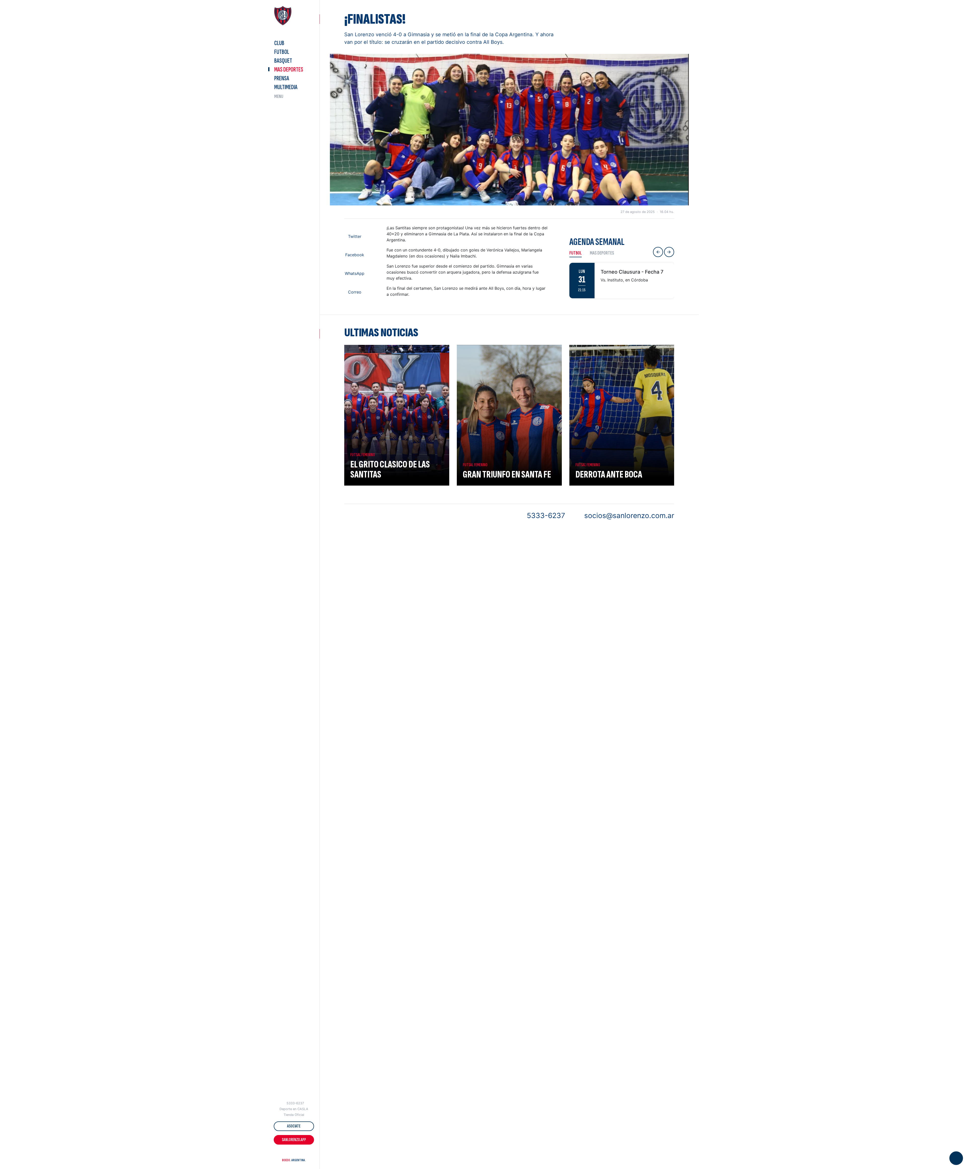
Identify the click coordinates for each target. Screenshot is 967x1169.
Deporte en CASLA (294, 1109)
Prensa (281, 78)
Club (279, 43)
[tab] (577, 253)
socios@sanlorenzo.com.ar (629, 515)
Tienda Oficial (294, 1115)
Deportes (288, 69)
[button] (284, 1153)
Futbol (281, 52)
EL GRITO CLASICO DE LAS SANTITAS (390, 469)
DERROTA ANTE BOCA (608, 474)
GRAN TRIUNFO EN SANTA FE (507, 474)
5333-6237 (295, 1103)
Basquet (283, 61)
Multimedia (285, 87)
